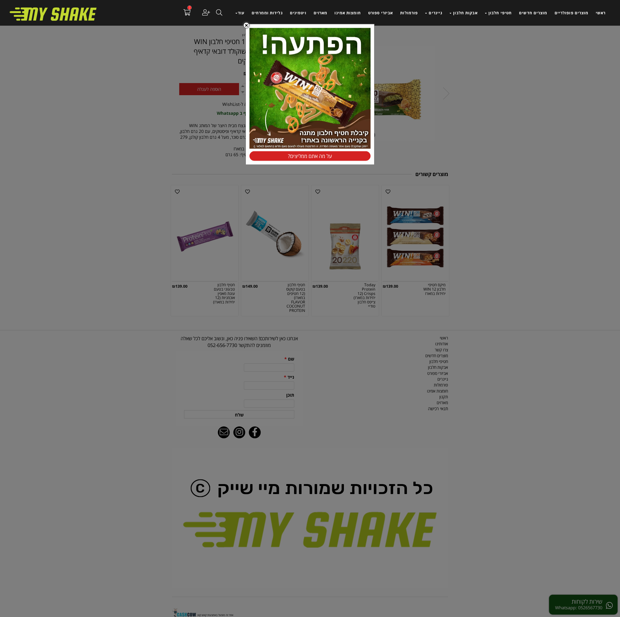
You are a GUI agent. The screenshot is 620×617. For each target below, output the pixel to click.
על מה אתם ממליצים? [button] (310, 156)
